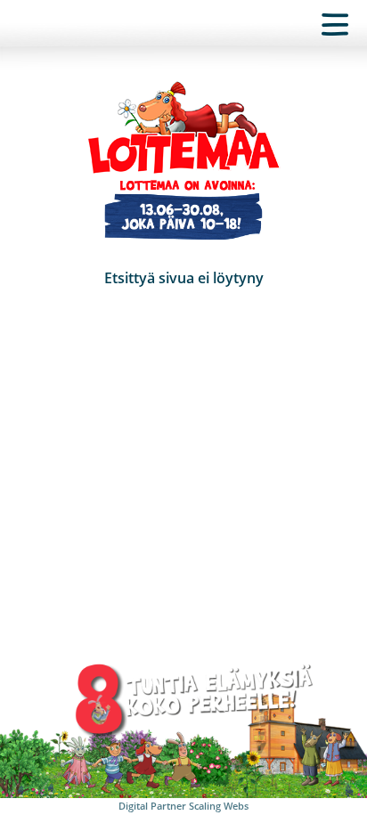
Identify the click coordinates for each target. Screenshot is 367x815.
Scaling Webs (219, 805)
